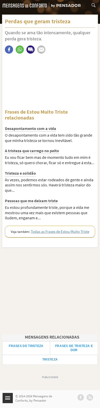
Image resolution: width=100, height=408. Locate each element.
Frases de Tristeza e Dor (74, 348)
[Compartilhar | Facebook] (9, 49)
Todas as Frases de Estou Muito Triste (60, 231)
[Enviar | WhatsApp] (20, 49)
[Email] (41, 49)
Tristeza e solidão (20, 173)
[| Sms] (30, 49)
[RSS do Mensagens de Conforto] (90, 397)
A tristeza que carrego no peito (32, 150)
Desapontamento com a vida (30, 128)
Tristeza (50, 359)
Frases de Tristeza (26, 346)
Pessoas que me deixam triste (31, 200)
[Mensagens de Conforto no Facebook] (80, 397)
